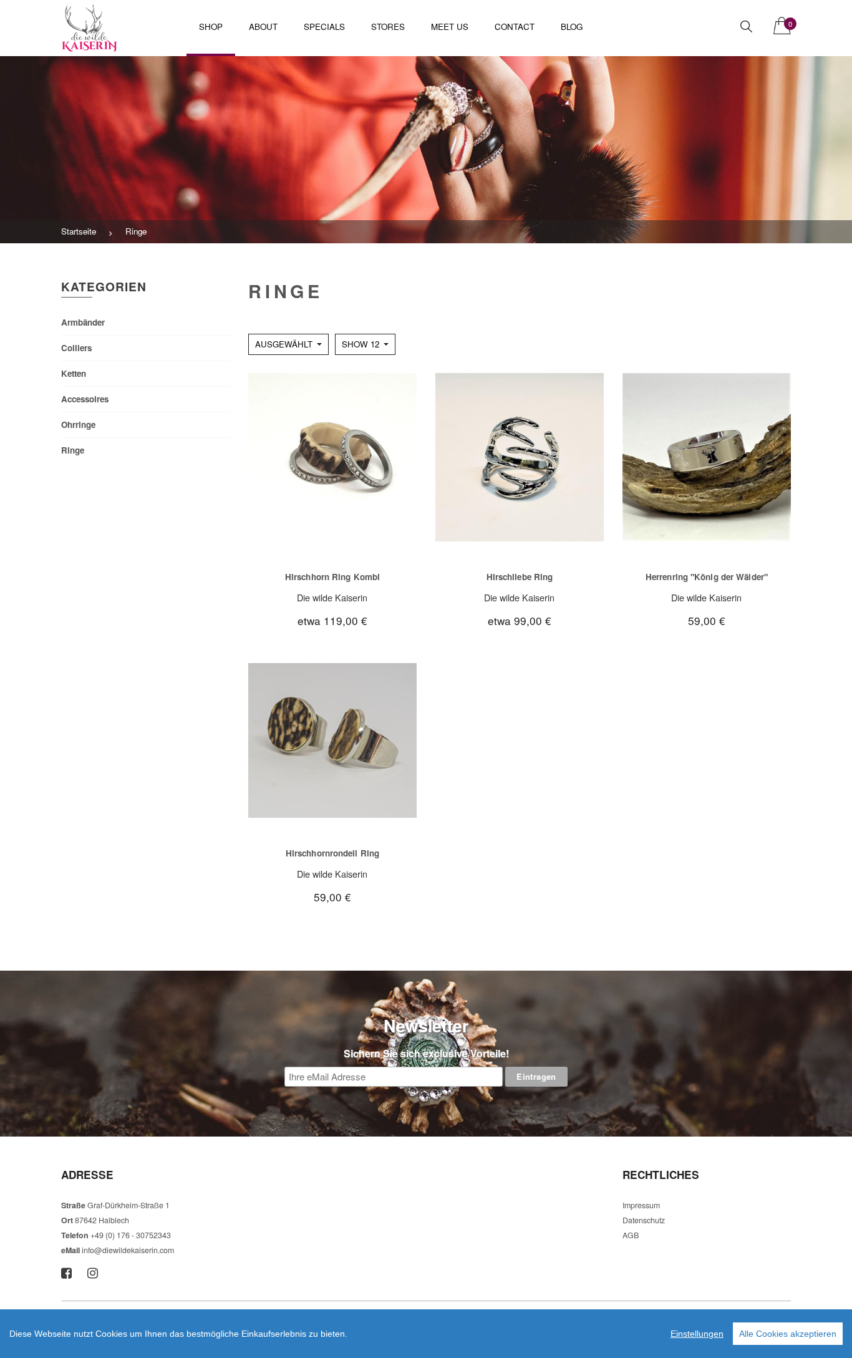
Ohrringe (78, 424)
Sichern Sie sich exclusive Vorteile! (426, 1053)
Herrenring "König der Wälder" (707, 576)
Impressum (641, 1205)
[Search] (746, 26)
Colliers (76, 348)
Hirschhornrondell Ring (332, 853)
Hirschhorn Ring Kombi (332, 576)
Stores (388, 26)
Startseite (78, 231)
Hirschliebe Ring (520, 576)
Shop (211, 26)
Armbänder (83, 322)
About (263, 26)
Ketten (73, 373)
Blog (572, 26)
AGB (630, 1235)
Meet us (449, 26)
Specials (324, 26)
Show (360, 344)
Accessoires (85, 399)
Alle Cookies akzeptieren (787, 1334)
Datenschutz (643, 1220)
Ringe (72, 450)
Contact (515, 26)
